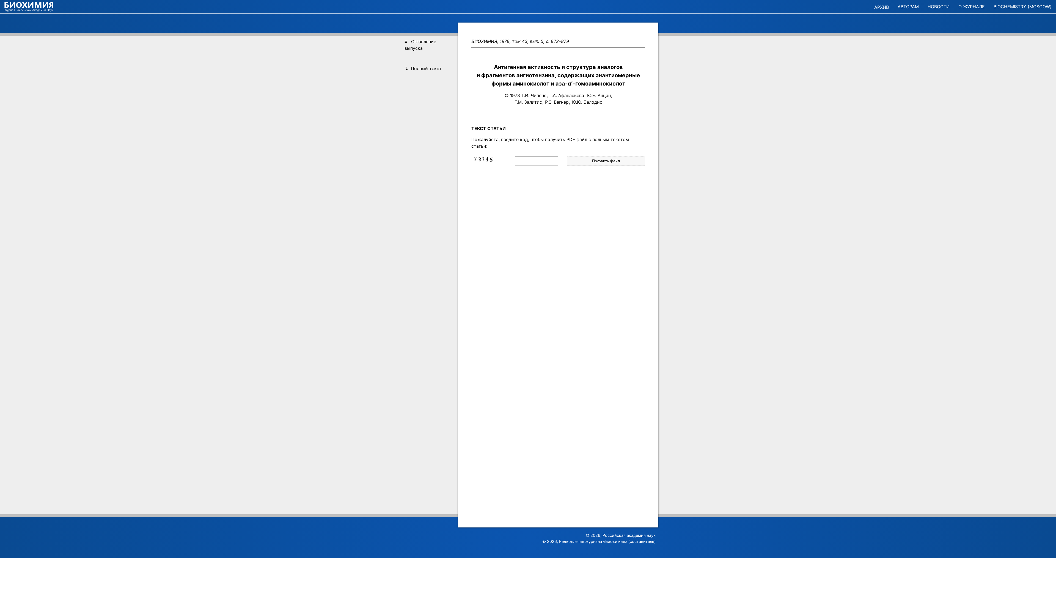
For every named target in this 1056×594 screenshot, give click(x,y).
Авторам (908, 6)
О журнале (971, 6)
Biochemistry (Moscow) (1023, 6)
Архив (881, 7)
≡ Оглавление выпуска (420, 45)
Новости (939, 6)
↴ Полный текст (423, 68)
